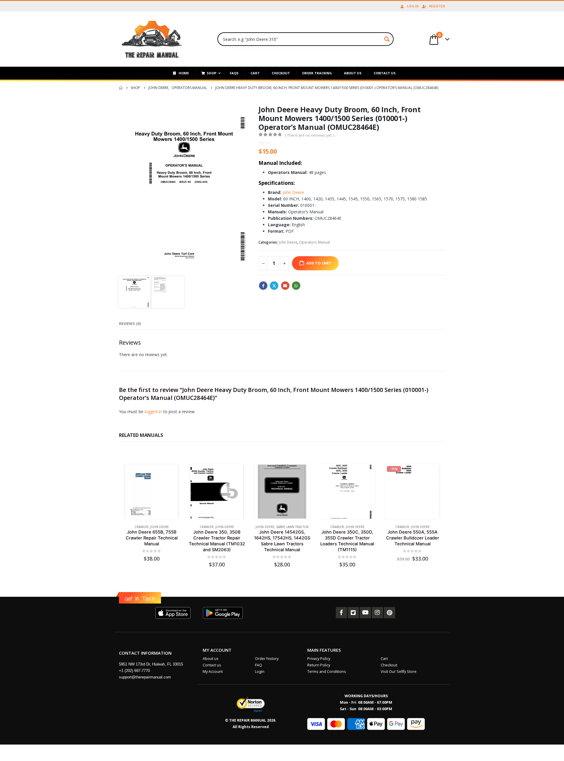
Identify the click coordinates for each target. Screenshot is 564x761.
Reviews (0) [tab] (130, 323)
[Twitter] (353, 612)
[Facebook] (341, 612)
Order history (266, 658)
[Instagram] (377, 612)
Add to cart (318, 263)
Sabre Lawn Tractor (292, 527)
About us (211, 658)
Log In (413, 6)
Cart (384, 658)
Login (259, 671)
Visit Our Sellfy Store (399, 671)
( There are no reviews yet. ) (309, 135)
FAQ (258, 665)
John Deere (293, 192)
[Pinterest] (389, 612)
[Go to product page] (151, 491)
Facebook (263, 285)
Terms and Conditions (326, 671)
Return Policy (318, 665)
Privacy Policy (318, 658)
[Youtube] (365, 612)
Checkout (389, 665)
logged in (153, 411)
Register (437, 6)
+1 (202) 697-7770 (134, 670)
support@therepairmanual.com (145, 677)
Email (285, 285)
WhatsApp (296, 285)
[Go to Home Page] (120, 88)
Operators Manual (314, 242)
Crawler (141, 527)
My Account (213, 671)
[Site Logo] (152, 39)
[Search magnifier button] (386, 39)
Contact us (212, 665)
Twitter (274, 285)
